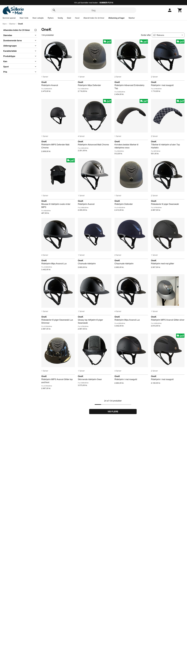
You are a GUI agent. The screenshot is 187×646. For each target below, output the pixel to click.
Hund (77, 18)
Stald (69, 18)
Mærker (132, 18)
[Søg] (54, 10)
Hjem (5, 23)
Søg (93, 10)
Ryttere (51, 18)
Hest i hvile (24, 18)
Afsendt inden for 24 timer (93, 18)
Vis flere (113, 411)
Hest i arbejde (38, 18)
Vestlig (60, 18)
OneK (44, 82)
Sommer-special (9, 18)
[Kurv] (179, 10)
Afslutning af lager (116, 18)
